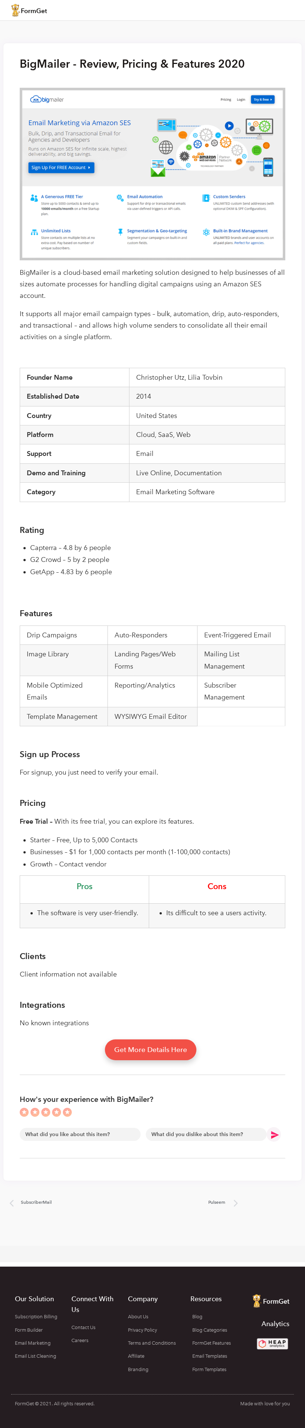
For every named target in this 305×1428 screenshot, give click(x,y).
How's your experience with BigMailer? (86, 1099)
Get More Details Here (150, 1049)
